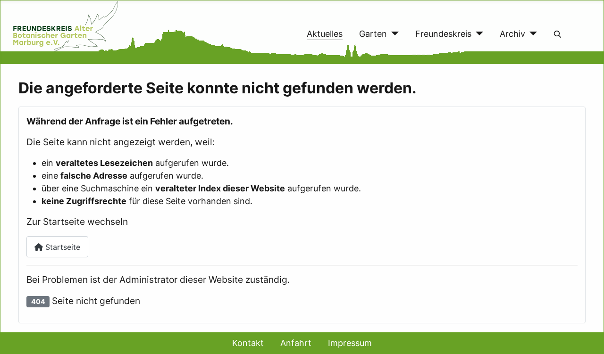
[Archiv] (531, 33)
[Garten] (393, 33)
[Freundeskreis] (477, 33)
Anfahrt (295, 343)
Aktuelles (325, 34)
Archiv (512, 34)
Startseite (61, 247)
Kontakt (248, 343)
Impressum (350, 343)
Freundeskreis (443, 34)
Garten (373, 34)
